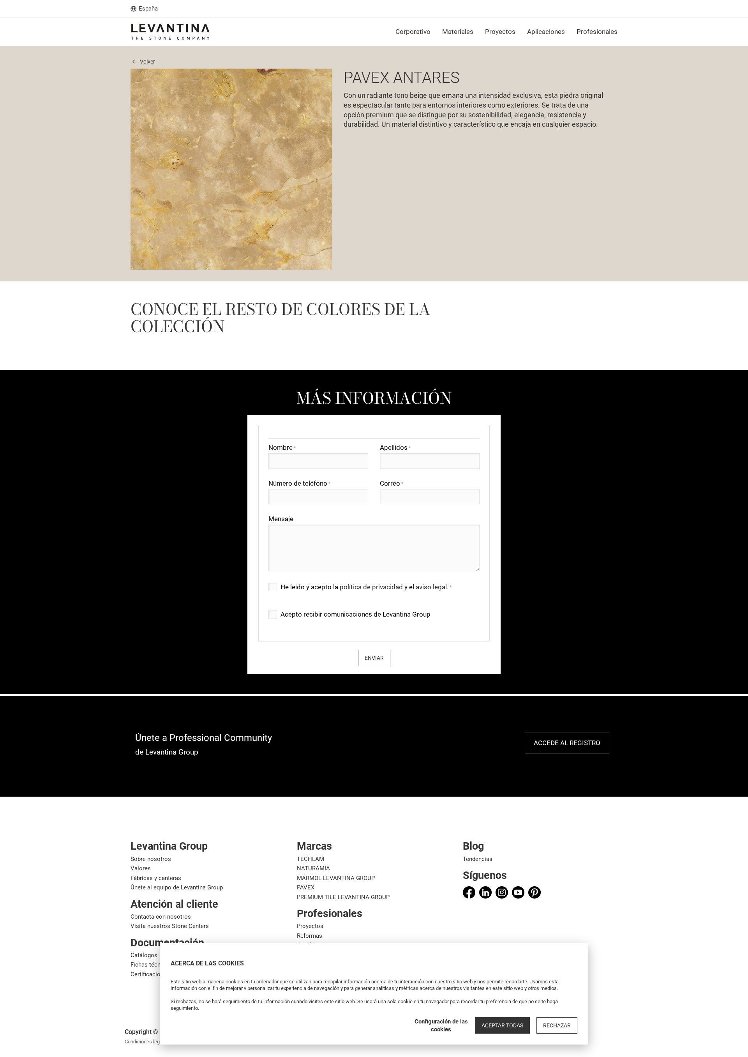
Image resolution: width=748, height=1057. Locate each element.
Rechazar (557, 1025)
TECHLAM (310, 859)
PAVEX (305, 887)
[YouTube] (518, 892)
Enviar (374, 658)
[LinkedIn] (485, 892)
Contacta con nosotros (161, 916)
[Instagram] (502, 892)
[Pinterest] (534, 892)
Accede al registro (567, 743)
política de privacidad (371, 587)
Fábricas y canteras (156, 878)
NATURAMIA (313, 868)
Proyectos (310, 926)
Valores (141, 868)
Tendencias (477, 859)
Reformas (309, 935)
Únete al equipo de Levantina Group (177, 887)
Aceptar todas (502, 1025)
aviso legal (431, 587)
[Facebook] (469, 892)
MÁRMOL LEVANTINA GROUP (336, 878)
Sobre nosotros (151, 859)
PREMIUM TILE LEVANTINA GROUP (343, 897)
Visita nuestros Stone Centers (170, 926)
